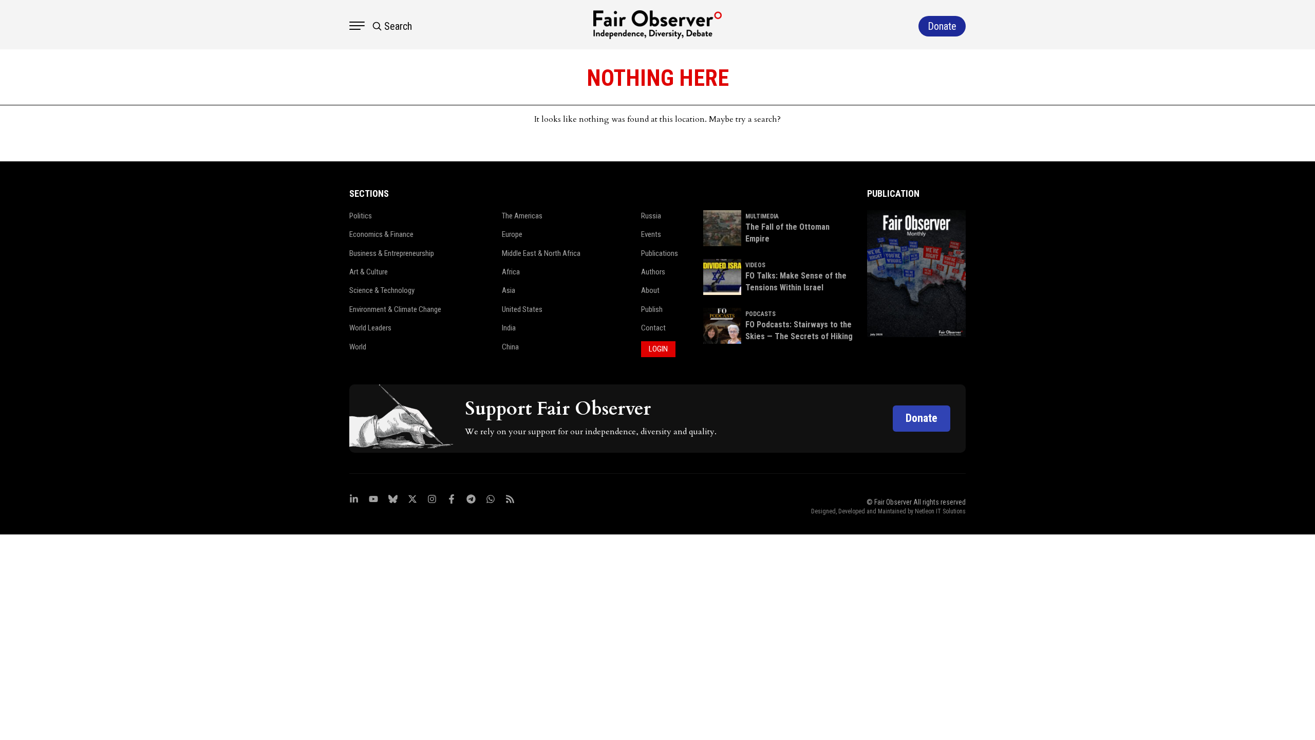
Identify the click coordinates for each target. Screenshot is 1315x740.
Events (651, 234)
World (357, 346)
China (510, 346)
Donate (921, 418)
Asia (508, 290)
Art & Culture (368, 271)
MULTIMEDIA (762, 216)
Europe (512, 234)
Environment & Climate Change (395, 309)
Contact (653, 327)
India (509, 327)
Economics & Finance (381, 234)
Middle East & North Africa (541, 253)
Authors (653, 271)
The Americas (522, 215)
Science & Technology (382, 290)
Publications (659, 253)
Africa (511, 271)
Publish (652, 309)
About (650, 290)
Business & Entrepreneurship (391, 253)
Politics (360, 215)
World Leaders (370, 327)
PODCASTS (760, 314)
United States (522, 309)
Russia (651, 215)
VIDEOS (755, 265)
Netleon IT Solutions (940, 511)
